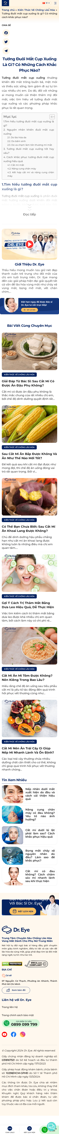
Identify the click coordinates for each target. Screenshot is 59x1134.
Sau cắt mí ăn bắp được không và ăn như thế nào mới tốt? (29, 456)
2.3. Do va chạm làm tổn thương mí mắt (29, 145)
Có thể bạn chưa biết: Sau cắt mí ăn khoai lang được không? (28, 529)
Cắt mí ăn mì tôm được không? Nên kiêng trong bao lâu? (27, 678)
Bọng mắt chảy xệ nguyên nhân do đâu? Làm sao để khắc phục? (40, 855)
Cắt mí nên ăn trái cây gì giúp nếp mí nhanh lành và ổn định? (28, 750)
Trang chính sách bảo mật (18, 1015)
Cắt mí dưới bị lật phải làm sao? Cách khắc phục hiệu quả (40, 833)
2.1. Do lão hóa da (16, 137)
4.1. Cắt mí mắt (15, 165)
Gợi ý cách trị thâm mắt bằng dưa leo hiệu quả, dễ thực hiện (28, 605)
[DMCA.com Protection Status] (12, 964)
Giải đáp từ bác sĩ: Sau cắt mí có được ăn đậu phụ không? (28, 383)
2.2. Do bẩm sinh (16, 141)
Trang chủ (8, 10)
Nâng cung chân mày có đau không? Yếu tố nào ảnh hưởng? (40, 814)
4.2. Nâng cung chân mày (21, 168)
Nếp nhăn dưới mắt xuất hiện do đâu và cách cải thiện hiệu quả (40, 794)
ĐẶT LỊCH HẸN (25, 911)
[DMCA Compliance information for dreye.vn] (36, 964)
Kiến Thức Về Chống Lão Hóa (36, 10)
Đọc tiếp (29, 214)
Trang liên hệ (10, 1007)
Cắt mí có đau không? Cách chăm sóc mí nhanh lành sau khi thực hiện (40, 876)
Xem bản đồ (18, 990)
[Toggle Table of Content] (50, 116)
